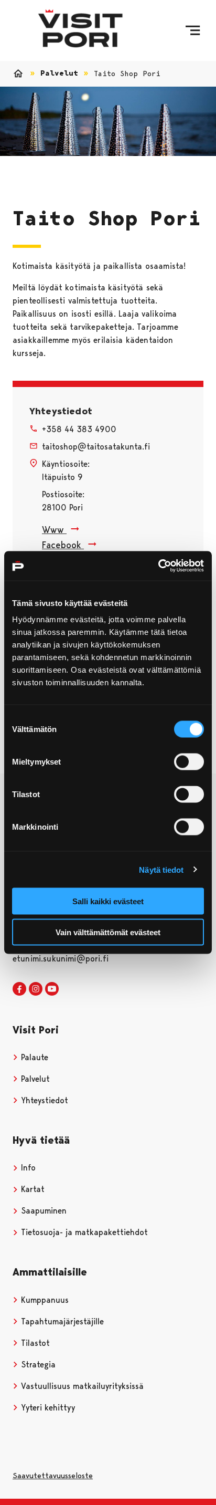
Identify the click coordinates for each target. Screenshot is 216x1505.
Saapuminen (42, 1211)
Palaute (33, 1057)
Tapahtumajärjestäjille (61, 1321)
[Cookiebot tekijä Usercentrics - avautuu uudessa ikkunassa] (158, 566)
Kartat (31, 1189)
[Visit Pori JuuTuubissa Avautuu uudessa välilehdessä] (52, 989)
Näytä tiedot (161, 869)
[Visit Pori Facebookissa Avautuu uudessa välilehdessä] (19, 989)
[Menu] (192, 30)
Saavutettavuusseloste (53, 1475)
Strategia (37, 1365)
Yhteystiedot (43, 1100)
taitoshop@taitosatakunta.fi (96, 447)
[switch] (189, 762)
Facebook (63, 544)
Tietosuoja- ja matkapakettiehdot (83, 1232)
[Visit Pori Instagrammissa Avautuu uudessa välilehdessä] (35, 989)
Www (54, 529)
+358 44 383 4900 (79, 429)
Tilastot (34, 1343)
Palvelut (59, 73)
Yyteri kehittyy (46, 1408)
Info (27, 1168)
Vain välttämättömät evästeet (108, 931)
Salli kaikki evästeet (108, 901)
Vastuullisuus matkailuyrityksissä (81, 1386)
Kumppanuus (43, 1300)
